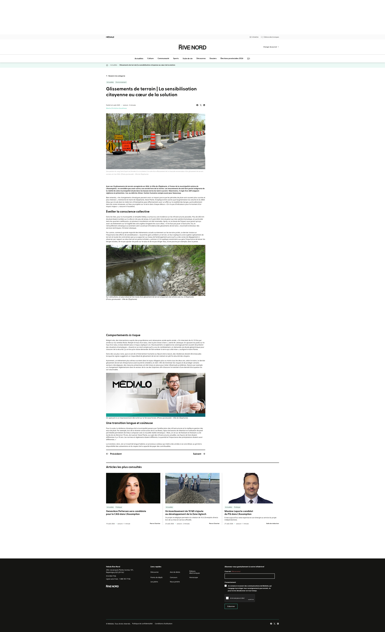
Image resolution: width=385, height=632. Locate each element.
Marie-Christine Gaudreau (116, 108)
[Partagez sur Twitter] (201, 105)
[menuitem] (271, 47)
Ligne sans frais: (118, 579)
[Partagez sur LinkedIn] (204, 105)
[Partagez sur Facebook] (197, 105)
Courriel (232, 571)
